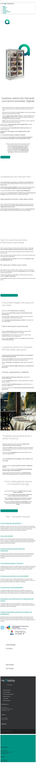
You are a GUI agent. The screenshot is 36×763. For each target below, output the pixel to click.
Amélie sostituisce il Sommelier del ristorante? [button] (12, 549)
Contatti (4, 743)
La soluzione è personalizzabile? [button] (11, 587)
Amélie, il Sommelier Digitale (8, 694)
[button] (5, 157)
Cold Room (5, 740)
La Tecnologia (5, 698)
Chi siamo (4, 737)
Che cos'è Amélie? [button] (6, 536)
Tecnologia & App (6, 742)
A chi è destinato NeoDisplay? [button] (10, 523)
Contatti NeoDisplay (6, 700)
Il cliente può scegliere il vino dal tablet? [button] (14, 576)
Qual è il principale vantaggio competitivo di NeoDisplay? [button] (16, 613)
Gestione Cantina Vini (7, 689)
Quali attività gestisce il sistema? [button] (11, 563)
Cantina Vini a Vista (6, 696)
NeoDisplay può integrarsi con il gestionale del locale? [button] (16, 600)
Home (3, 735)
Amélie (3, 739)
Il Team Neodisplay (6, 692)
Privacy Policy (9, 684)
